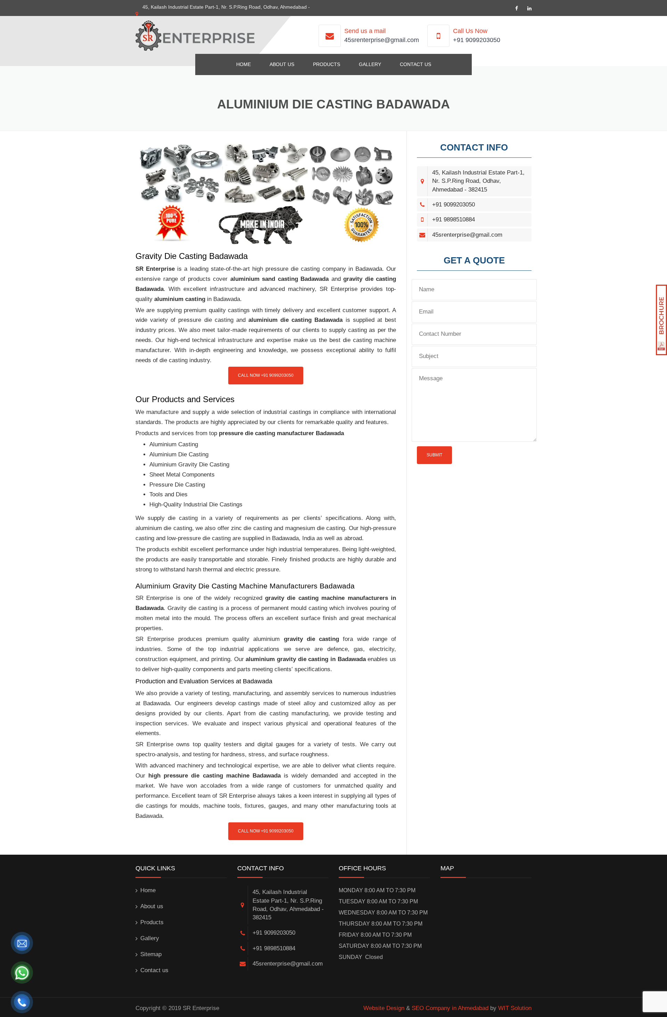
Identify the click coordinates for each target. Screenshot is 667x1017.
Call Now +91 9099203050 (266, 375)
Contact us (415, 64)
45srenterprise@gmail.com (381, 39)
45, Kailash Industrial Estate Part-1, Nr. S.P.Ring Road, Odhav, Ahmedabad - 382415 (478, 181)
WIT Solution (515, 1008)
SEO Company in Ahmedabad (450, 1008)
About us (282, 64)
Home (243, 64)
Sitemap (151, 954)
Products (326, 64)
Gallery (370, 64)
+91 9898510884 (453, 219)
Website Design (383, 1008)
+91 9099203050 (476, 39)
